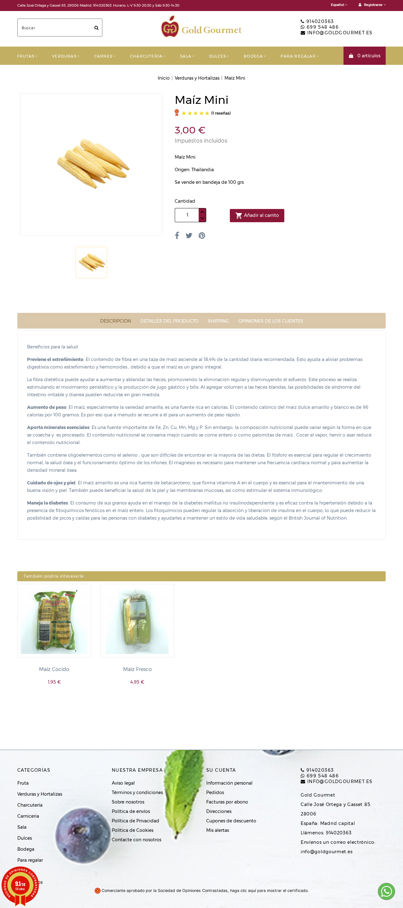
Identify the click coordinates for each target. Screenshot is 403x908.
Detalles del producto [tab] (169, 321)
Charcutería (146, 56)
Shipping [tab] (218, 321)
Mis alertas (217, 830)
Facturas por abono (227, 802)
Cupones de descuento (231, 821)
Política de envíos (131, 811)
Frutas (25, 56)
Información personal (229, 783)
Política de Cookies (132, 830)
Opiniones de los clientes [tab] (271, 321)
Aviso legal (123, 783)
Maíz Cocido (54, 669)
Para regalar (298, 56)
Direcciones (218, 811)
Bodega (253, 56)
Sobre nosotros (128, 802)
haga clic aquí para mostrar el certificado (269, 890)
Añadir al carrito (257, 215)
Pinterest (202, 235)
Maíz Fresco (137, 669)
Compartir (177, 235)
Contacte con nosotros (136, 840)
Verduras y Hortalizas (39, 794)
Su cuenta (221, 770)
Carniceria (28, 816)
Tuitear (188, 235)
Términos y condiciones (137, 792)
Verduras (64, 56)
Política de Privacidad (135, 821)
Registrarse (373, 5)
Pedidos (215, 792)
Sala (185, 56)
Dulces (217, 56)
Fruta (23, 783)
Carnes (103, 56)
